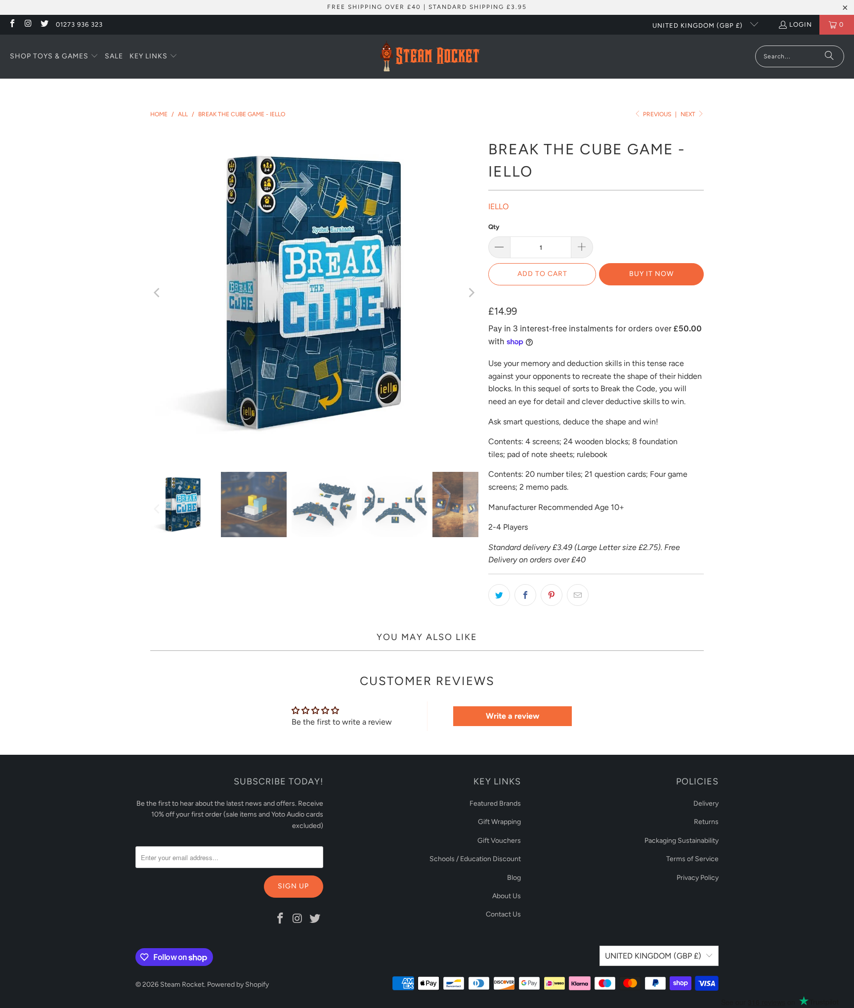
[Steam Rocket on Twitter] (44, 24)
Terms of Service (692, 859)
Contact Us (503, 914)
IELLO (498, 206)
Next (689, 114)
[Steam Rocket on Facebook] (11, 24)
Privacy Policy (698, 877)
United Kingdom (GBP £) (698, 25)
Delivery (706, 803)
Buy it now (651, 274)
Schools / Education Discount (475, 859)
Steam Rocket (182, 984)
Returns (706, 822)
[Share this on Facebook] (525, 595)
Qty (493, 226)
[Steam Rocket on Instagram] (27, 24)
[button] (54, 57)
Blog (514, 877)
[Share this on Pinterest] (551, 595)
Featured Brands (495, 803)
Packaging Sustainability (681, 840)
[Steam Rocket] (429, 57)
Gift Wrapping (499, 822)
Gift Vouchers (499, 840)
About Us (506, 896)
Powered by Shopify (238, 984)
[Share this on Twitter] (499, 595)
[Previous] (158, 293)
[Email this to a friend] (578, 595)
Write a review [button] (512, 716)
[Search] (829, 56)
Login (800, 24)
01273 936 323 (79, 24)
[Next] (471, 293)
